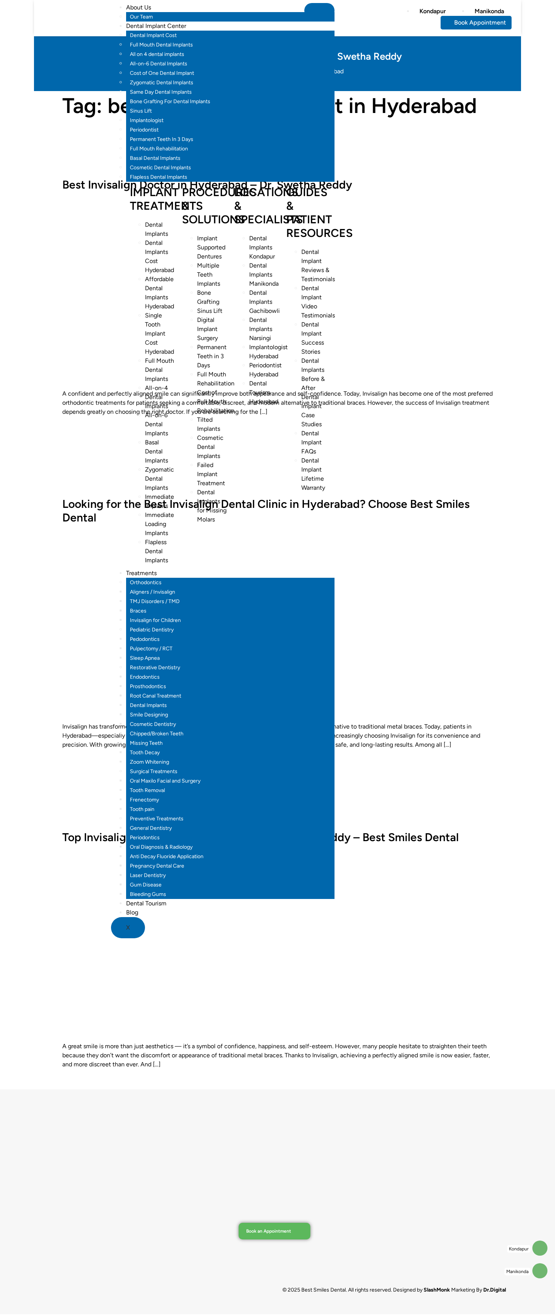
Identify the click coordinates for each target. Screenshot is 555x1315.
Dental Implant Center (156, 25)
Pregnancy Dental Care (157, 866)
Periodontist (144, 130)
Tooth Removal (147, 790)
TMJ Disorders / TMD (155, 601)
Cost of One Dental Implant (162, 73)
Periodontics (145, 837)
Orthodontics (146, 582)
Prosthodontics (148, 686)
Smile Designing (149, 715)
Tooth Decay (145, 752)
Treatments (141, 573)
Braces (138, 611)
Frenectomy (144, 800)
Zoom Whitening (149, 762)
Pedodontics (145, 639)
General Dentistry (151, 828)
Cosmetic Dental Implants (160, 167)
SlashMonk (437, 1290)
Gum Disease (146, 885)
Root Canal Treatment (155, 696)
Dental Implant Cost (153, 35)
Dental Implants (148, 705)
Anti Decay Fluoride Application (167, 856)
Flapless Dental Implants (158, 177)
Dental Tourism (146, 903)
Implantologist (146, 120)
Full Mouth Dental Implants (161, 45)
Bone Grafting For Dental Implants (170, 101)
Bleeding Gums (148, 894)
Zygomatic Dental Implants (161, 82)
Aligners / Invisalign (152, 592)
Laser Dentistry (148, 875)
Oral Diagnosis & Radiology (161, 847)
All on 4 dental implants (157, 54)
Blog (132, 912)
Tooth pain (142, 809)
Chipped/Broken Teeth (156, 733)
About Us (138, 7)
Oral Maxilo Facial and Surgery (165, 781)
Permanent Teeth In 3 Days (161, 139)
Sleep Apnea (145, 658)
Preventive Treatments (156, 818)
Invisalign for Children (155, 620)
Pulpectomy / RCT (151, 648)
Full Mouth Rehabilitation (159, 148)
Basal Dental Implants (155, 158)
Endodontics (145, 677)
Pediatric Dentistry (152, 630)
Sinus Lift (141, 111)
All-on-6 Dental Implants (158, 63)
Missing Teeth (146, 743)
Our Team (141, 17)
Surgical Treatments (153, 771)
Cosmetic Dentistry (153, 724)
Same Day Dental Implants (161, 92)
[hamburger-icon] (319, 10)
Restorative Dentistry (155, 667)
